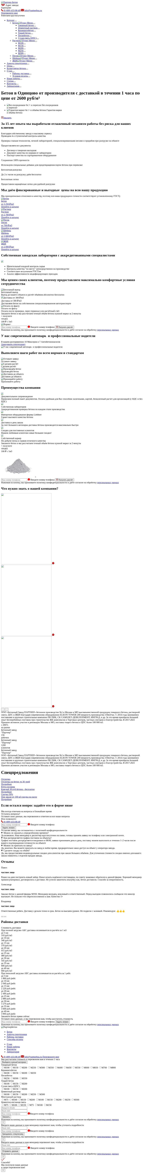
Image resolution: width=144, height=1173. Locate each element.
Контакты (11, 1049)
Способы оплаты (15, 1039)
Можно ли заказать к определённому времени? (26, 833)
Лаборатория (13, 1052)
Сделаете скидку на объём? (17, 850)
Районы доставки (15, 1037)
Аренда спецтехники (17, 1034)
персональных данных (108, 330)
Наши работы (13, 1046)
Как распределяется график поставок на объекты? (27, 838)
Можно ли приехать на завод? (18, 845)
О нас (9, 1044)
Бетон (9, 1032)
